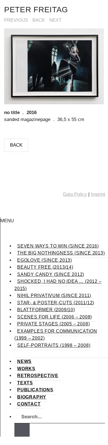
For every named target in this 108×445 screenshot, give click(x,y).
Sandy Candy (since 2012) (50, 274)
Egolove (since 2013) (44, 260)
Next (55, 20)
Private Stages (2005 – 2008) (53, 324)
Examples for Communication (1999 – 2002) (55, 335)
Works (26, 368)
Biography (31, 397)
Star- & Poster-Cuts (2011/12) (55, 302)
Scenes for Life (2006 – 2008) (54, 317)
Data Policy (75, 194)
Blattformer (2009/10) (46, 309)
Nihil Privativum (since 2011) (54, 295)
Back (38, 20)
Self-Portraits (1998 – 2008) (53, 345)
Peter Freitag (36, 9)
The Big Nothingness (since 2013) (61, 253)
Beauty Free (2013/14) (45, 267)
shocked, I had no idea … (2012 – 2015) (58, 285)
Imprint (98, 194)
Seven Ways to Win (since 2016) (58, 246)
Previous (16, 20)
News (24, 361)
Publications (35, 389)
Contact (29, 404)
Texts (25, 382)
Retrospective (37, 375)
